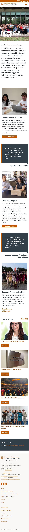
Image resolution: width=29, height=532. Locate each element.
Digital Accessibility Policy (6, 516)
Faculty (2, 502)
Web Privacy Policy (5, 518)
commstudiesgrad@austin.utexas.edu (10, 479)
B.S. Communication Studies (7, 491)
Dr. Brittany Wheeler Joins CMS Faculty (12, 341)
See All (24, 319)
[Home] (9, 4)
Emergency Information (6, 510)
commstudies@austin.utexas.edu (15, 445)
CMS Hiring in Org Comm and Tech (11, 369)
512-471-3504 (6, 473)
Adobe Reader (4, 521)
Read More (5, 345)
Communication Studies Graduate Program (10, 494)
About (2, 488)
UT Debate (5, 311)
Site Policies (3, 513)
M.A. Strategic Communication (7, 496)
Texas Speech (6, 309)
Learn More (9, 137)
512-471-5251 (8, 470)
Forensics (3, 499)
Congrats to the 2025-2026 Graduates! (12, 398)
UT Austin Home (4, 507)
